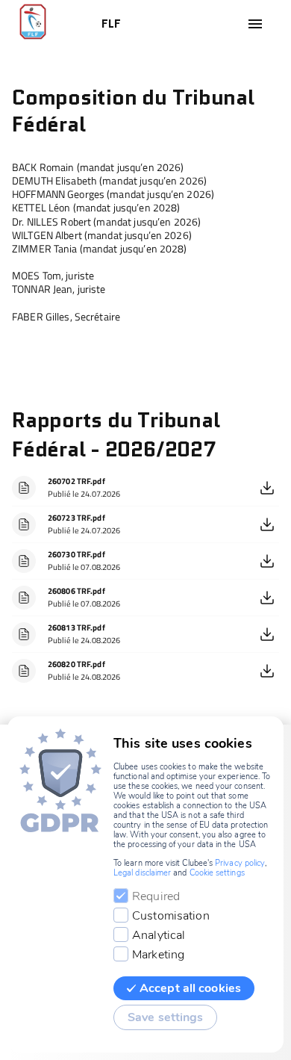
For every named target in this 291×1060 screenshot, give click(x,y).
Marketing (158, 954)
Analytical (158, 935)
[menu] (255, 24)
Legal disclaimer (142, 872)
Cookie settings (217, 872)
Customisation (171, 915)
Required (156, 896)
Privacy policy (240, 863)
